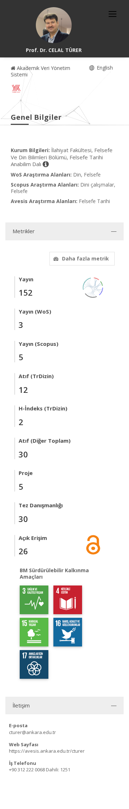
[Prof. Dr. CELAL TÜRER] (54, 25)
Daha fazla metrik (85, 258)
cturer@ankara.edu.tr (32, 732)
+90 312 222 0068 (27, 769)
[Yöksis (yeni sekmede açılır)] (16, 88)
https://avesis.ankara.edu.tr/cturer (47, 751)
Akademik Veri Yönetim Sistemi (40, 71)
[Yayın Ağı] (93, 286)
